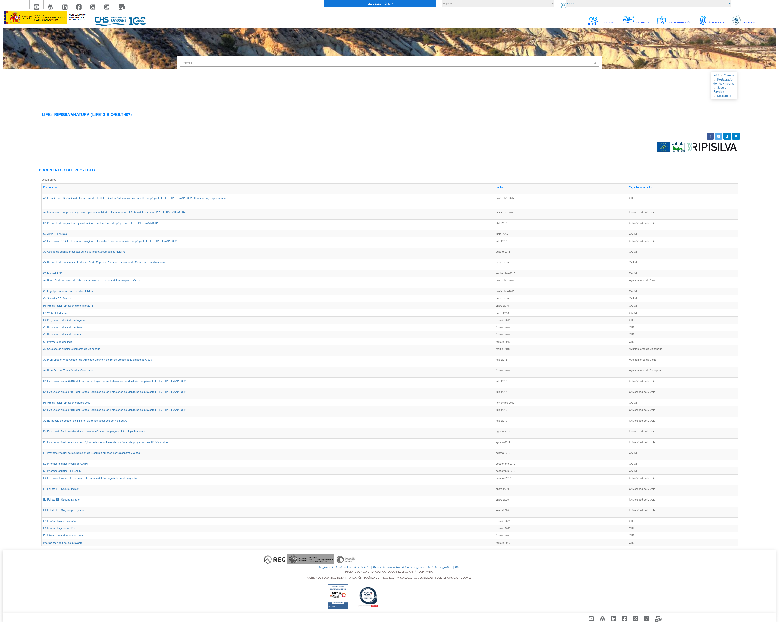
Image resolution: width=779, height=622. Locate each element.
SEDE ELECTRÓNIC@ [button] (380, 3)
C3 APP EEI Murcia (55, 234)
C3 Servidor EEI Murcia (57, 298)
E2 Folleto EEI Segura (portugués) (63, 510)
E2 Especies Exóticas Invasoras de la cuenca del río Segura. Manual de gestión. (91, 478)
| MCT (456, 567)
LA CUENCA (379, 571)
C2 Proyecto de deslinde (57, 342)
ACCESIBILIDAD (424, 577)
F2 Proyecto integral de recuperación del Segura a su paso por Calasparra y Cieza (91, 453)
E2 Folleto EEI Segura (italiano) (61, 499)
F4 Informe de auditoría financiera (63, 535)
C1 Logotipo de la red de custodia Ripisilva (68, 291)
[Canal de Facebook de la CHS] (79, 4)
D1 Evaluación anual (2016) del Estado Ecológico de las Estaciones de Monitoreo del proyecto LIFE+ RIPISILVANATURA (114, 381)
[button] (710, 136)
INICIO (349, 571)
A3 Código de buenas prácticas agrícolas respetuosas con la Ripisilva (84, 252)
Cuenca (729, 75)
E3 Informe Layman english (59, 528)
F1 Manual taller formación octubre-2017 (66, 402)
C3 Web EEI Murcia (55, 313)
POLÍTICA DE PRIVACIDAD (380, 577)
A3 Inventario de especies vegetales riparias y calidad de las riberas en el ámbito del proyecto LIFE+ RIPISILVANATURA (114, 212)
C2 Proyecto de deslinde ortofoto (62, 327)
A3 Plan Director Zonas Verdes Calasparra (68, 370)
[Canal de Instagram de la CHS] (107, 4)
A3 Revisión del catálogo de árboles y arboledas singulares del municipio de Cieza (91, 280)
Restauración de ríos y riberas (723, 81)
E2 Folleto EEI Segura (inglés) (61, 489)
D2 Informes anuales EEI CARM (62, 471)
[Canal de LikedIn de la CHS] (65, 4)
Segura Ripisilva (719, 89)
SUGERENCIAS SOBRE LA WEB (454, 577)
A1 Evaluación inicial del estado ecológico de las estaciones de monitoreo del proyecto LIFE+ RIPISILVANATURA (110, 241)
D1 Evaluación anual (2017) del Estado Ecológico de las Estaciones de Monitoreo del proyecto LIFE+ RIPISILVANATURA (114, 392)
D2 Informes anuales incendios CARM (65, 463)
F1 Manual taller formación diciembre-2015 (68, 305)
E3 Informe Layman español (59, 521)
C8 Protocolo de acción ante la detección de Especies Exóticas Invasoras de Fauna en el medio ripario (104, 262)
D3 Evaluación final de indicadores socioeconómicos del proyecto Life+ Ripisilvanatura (94, 431)
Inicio (716, 75)
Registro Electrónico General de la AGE (343, 567)
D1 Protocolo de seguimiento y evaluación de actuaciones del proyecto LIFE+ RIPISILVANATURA (101, 223)
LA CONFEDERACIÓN (401, 571)
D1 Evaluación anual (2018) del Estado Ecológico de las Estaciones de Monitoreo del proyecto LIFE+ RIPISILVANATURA (114, 410)
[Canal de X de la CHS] (93, 4)
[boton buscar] (595, 63)
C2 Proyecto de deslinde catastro (62, 334)
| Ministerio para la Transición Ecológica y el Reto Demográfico (410, 567)
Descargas (724, 95)
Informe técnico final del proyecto (62, 543)
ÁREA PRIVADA (424, 571)
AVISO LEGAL (405, 577)
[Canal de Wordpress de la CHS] (51, 4)
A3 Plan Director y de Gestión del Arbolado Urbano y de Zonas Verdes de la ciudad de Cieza (97, 359)
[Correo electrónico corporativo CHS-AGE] (122, 4)
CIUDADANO (363, 571)
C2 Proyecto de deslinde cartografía (64, 320)
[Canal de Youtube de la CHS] (36, 4)
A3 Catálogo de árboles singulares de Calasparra (71, 349)
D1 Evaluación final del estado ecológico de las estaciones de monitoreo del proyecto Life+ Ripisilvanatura (105, 442)
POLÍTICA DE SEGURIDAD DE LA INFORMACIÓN (334, 577)
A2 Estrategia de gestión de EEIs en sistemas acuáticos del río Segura (85, 420)
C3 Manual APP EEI (55, 273)
